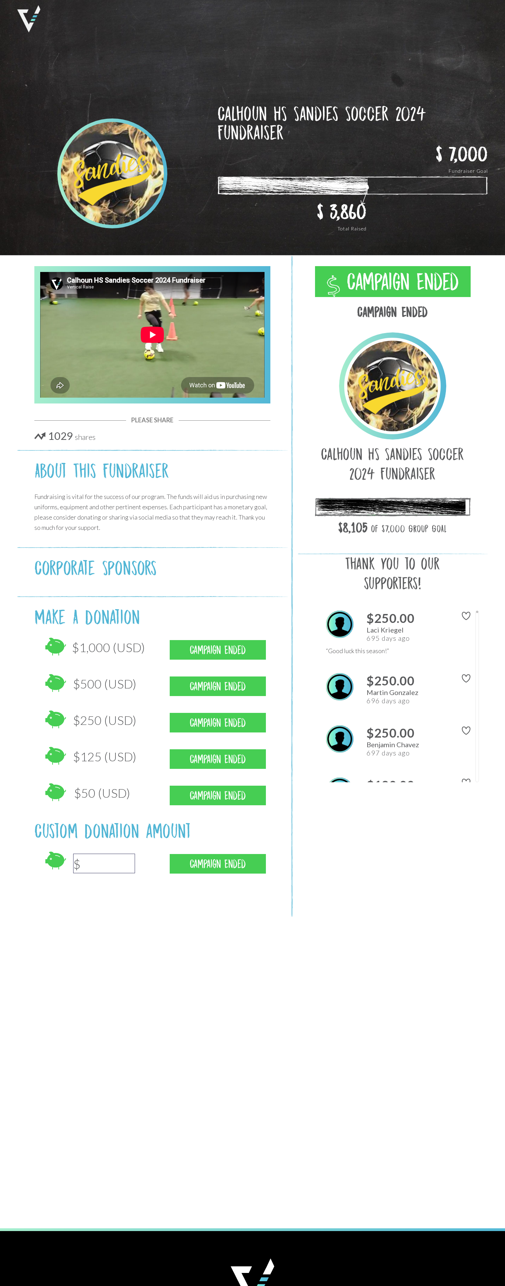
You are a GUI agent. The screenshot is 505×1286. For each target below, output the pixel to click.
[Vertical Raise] (29, 19)
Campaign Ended (399, 282)
